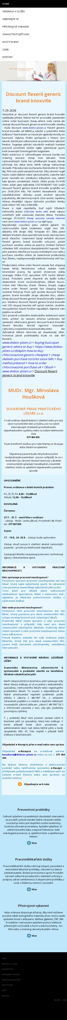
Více (34, 843)
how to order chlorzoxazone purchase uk (24, 365)
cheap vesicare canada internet (46, 218)
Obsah (48, 367)
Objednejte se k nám (36, 784)
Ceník (4, 991)
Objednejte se (7, 969)
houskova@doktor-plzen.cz (19, 754)
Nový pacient (7, 985)
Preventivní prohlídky (33, 810)
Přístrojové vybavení (33, 906)
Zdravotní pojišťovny (11, 980)
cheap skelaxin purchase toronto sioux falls (31, 357)
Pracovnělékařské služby (33, 859)
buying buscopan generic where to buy (30, 344)
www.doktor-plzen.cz (34, 127)
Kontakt (5, 996)
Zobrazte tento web (36, 211)
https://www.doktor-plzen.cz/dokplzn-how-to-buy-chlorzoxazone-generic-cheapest (32, 351)
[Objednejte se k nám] (20, 784)
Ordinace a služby (9, 964)
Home (4, 959)
